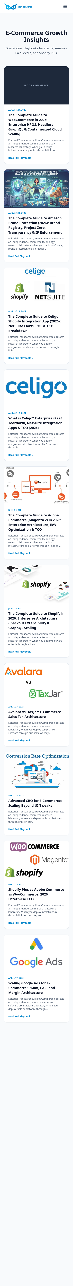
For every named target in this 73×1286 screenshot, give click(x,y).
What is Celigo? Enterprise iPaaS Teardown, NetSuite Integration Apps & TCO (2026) (35, 423)
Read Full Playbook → (21, 157)
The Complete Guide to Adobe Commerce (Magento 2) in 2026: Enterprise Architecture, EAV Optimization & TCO (34, 522)
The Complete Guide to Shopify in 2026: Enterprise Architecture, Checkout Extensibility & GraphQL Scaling (36, 620)
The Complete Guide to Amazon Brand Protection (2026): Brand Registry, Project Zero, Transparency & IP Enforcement (35, 225)
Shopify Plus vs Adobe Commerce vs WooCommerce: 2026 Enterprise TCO (36, 894)
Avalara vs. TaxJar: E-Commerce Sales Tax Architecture (34, 714)
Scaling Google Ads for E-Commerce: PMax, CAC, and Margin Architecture (31, 988)
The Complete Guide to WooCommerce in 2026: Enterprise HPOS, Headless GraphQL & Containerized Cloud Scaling (35, 124)
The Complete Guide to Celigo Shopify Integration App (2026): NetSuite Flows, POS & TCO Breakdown (34, 323)
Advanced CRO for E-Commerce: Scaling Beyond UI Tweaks (35, 803)
